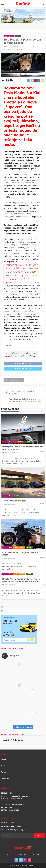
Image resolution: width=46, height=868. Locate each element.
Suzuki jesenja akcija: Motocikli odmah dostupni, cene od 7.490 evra (22, 448)
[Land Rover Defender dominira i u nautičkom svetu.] (34, 713)
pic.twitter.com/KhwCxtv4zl (21, 275)
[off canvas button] (2, 4)
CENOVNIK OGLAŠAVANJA (12, 804)
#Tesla (29, 268)
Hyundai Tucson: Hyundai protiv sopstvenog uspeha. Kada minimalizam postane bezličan (21, 580)
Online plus (19, 547)
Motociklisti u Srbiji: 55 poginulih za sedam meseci (20, 553)
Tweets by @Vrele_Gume (12, 740)
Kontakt (36, 854)
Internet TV (5, 778)
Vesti (18, 36)
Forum (3, 772)
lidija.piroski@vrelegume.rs (19, 796)
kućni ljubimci (8, 49)
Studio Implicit (32, 865)
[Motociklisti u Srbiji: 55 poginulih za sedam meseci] (23, 534)
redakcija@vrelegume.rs (16, 799)
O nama (10, 854)
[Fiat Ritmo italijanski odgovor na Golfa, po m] (12, 692)
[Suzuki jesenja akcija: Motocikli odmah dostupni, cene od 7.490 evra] (23, 429)
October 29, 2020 (28, 282)
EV (34, 47)
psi (14, 49)
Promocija (19, 442)
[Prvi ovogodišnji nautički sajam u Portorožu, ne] (12, 713)
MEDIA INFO (6, 807)
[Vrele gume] (23, 848)
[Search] (43, 4)
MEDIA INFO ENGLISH (10, 810)
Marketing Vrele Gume (23, 854)
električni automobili (25, 47)
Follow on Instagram (24, 727)
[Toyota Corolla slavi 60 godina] (23, 483)
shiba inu (20, 49)
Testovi (3, 759)
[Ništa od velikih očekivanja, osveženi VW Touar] (12, 671)
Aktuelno (9, 36)
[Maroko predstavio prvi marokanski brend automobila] (34, 671)
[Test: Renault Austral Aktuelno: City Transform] (34, 692)
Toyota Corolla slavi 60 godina (14, 501)
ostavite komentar (15, 380)
